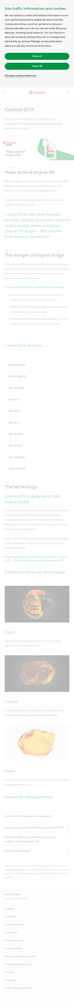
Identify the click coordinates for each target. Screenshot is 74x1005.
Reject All (37, 66)
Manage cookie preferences (20, 75)
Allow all (36, 56)
